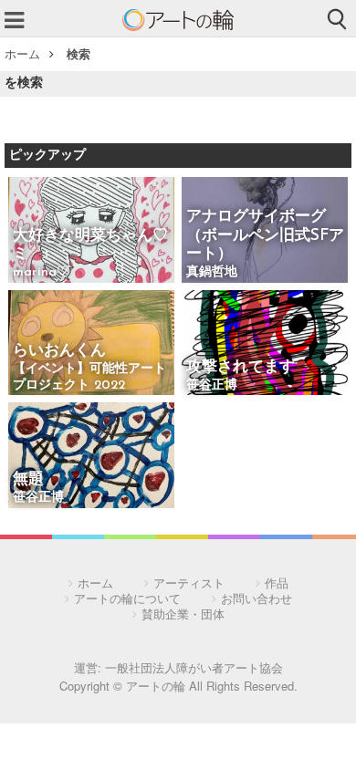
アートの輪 (178, 20)
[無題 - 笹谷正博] (91, 456)
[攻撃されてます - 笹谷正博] (265, 344)
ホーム (22, 53)
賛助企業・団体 (183, 613)
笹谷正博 (211, 385)
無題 (28, 479)
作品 (276, 582)
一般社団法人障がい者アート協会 (194, 667)
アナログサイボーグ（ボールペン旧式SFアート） (265, 236)
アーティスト (189, 582)
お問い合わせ (256, 598)
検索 (78, 53)
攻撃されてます (240, 367)
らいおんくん (59, 351)
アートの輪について (127, 598)
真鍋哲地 (211, 272)
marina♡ (40, 272)
